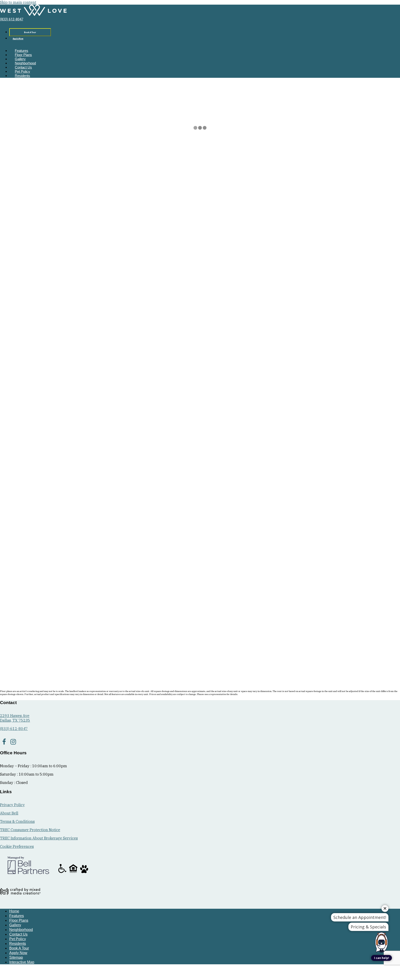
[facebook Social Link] (4, 741)
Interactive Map (21, 962)
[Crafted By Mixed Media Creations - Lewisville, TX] (20, 902)
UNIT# (6, 644)
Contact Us (23, 67)
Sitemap (16, 957)
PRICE (19, 644)
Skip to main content (18, 2)
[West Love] (33, 14)
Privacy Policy (12, 804)
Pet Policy (22, 71)
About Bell (9, 813)
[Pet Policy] (84, 872)
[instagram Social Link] (13, 741)
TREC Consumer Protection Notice (30, 829)
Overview (392, 181)
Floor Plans (23, 55)
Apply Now (18, 38)
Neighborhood (25, 63)
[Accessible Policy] (62, 872)
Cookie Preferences (17, 846)
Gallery (20, 59)
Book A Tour (30, 32)
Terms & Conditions (17, 821)
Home (5, 176)
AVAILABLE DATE (41, 644)
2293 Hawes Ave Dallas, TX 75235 (15, 718)
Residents (22, 76)
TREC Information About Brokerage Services (39, 838)
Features (21, 51)
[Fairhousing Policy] (73, 872)
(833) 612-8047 (11, 19)
